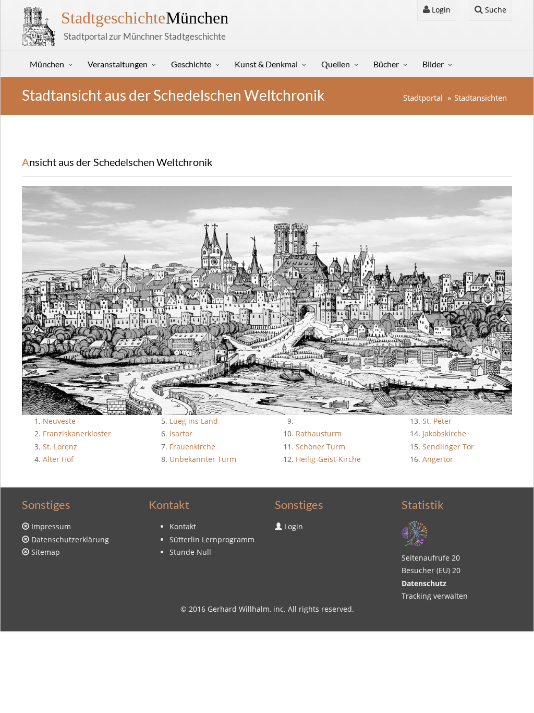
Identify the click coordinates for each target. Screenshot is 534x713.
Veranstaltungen (118, 64)
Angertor (437, 459)
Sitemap (45, 552)
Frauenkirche (192, 446)
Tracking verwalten (435, 596)
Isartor (180, 433)
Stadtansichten (480, 97)
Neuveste (59, 421)
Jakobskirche (444, 433)
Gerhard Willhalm (239, 609)
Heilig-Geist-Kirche (328, 459)
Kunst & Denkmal (266, 64)
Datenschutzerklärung (70, 539)
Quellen (335, 64)
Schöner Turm (320, 446)
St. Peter (437, 421)
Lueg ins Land (193, 421)
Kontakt (182, 526)
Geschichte (191, 64)
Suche (494, 10)
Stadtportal (423, 97)
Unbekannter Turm (202, 459)
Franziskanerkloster (77, 433)
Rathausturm (319, 433)
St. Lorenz (60, 446)
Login (440, 10)
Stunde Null (190, 552)
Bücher (386, 64)
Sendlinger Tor (448, 446)
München (144, 17)
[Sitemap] (415, 533)
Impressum (51, 526)
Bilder (433, 64)
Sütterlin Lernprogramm (211, 539)
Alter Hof (58, 459)
